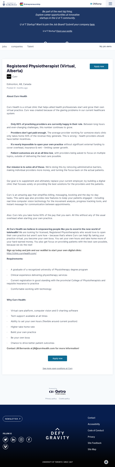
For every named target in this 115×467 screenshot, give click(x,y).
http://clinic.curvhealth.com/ (21, 253)
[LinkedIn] (13, 439)
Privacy (91, 436)
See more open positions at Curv (58, 368)
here (92, 24)
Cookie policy (64, 399)
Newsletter (11, 418)
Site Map (92, 449)
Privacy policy (51, 399)
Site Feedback (94, 442)
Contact (91, 417)
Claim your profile (64, 31)
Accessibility (94, 424)
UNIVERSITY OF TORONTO (52, 462)
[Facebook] (29, 439)
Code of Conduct (96, 430)
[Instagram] (21, 439)
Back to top (106, 462)
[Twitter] (5, 439)
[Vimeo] (5, 446)
